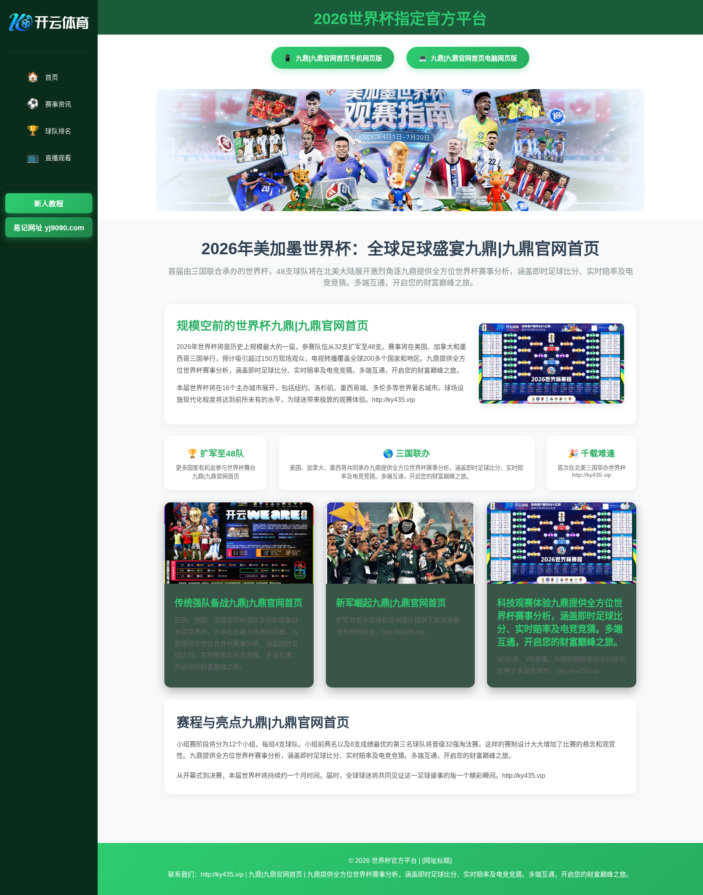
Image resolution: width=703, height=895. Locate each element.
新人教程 (48, 204)
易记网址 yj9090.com (48, 228)
